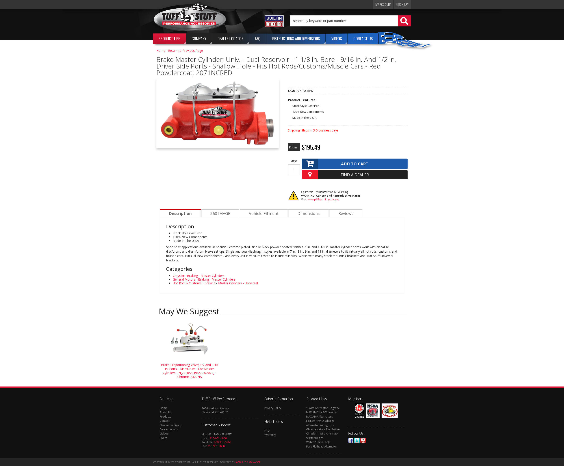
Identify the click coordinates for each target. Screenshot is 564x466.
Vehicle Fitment (264, 213)
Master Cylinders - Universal (238, 283)
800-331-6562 (222, 442)
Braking (192, 276)
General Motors (184, 279)
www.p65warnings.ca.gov (323, 199)
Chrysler (178, 276)
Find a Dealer (355, 174)
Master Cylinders (212, 276)
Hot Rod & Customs (187, 283)
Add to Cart (354, 163)
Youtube (363, 440)
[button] (350, 20)
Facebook (350, 440)
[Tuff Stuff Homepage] (190, 18)
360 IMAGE (220, 213)
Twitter (357, 440)
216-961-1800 (218, 438)
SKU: (292, 91)
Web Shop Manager (248, 462)
